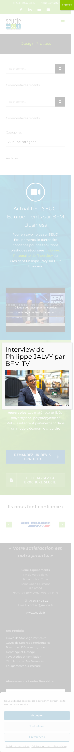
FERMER (67, 5)
